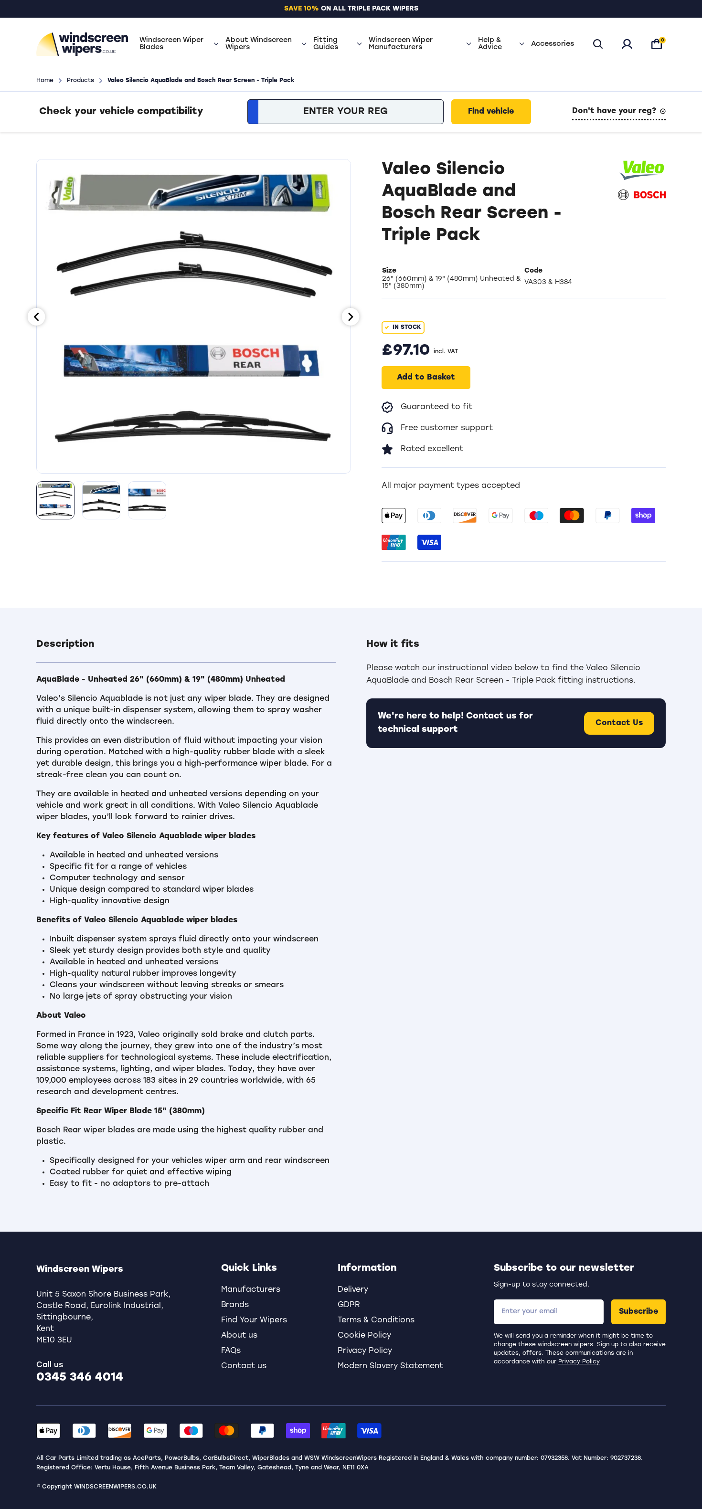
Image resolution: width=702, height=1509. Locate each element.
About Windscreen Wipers (258, 44)
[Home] (82, 44)
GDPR (349, 1305)
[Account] (627, 44)
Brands (235, 1305)
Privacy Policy (579, 1362)
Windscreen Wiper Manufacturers (401, 44)
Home (44, 81)
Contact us (243, 1366)
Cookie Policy (364, 1336)
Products (80, 81)
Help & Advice (490, 44)
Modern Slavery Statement (390, 1366)
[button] (186, 650)
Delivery (353, 1290)
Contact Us (619, 723)
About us (239, 1336)
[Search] (597, 44)
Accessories (552, 44)
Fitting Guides (325, 44)
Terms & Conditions (376, 1320)
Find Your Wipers (254, 1320)
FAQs (231, 1351)
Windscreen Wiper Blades (171, 44)
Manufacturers (250, 1290)
